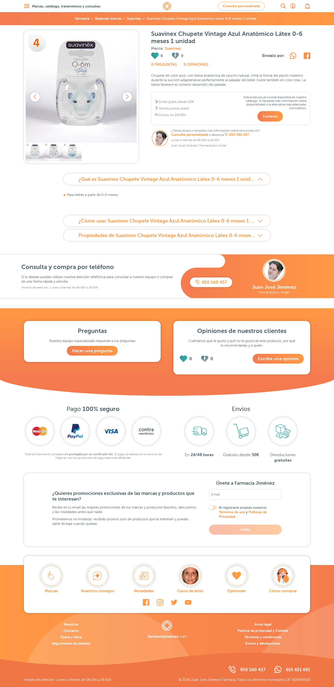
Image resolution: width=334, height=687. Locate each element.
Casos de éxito (190, 591)
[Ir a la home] (167, 629)
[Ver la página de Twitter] (174, 602)
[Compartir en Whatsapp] (292, 56)
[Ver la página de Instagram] (160, 602)
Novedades (144, 591)
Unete (245, 529)
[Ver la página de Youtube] (188, 602)
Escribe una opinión (278, 358)
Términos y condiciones (263, 637)
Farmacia (82, 18)
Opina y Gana (71, 637)
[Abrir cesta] (307, 6)
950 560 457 (239, 135)
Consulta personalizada (241, 6)
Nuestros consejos (97, 591)
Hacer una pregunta (92, 350)
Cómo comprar (283, 591)
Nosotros (71, 624)
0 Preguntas (164, 64)
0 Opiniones (196, 64)
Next (127, 97)
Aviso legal (263, 624)
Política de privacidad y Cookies (263, 631)
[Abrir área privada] (293, 6)
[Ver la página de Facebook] (146, 602)
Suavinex (134, 18)
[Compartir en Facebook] (307, 56)
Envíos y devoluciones (262, 643)
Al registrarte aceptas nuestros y (243, 512)
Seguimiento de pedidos (71, 643)
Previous (35, 97)
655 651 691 (298, 669)
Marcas (51, 591)
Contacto (270, 116)
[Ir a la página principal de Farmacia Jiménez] (167, 6)
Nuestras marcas (108, 18)
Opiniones (236, 591)
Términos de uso (232, 512)
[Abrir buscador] (283, 6)
